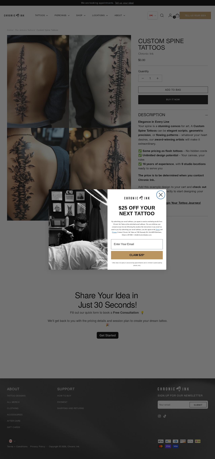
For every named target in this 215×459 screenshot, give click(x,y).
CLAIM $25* (137, 255)
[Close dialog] (161, 195)
